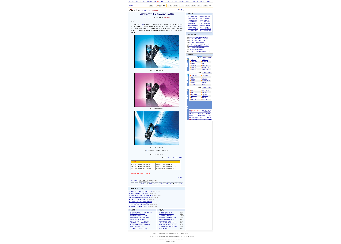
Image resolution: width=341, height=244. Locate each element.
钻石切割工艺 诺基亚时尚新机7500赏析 (140, 164)
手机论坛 (143, 184)
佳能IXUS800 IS (206, 80)
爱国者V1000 (194, 77)
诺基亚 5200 (194, 69)
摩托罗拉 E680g (205, 67)
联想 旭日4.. (205, 92)
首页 (130, 1)
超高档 (209, 57)
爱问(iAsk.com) (135, 180)
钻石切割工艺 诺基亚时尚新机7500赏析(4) (166, 164)
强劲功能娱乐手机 (206, 110)
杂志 (188, 51)
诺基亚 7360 (205, 60)
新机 (141, 26)
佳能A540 (193, 84)
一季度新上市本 (207, 115)
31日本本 (193, 115)
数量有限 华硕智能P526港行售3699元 (139, 193)
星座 (187, 1)
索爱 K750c (193, 60)
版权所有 (173, 241)
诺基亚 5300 (194, 67)
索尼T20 (193, 79)
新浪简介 (149, 236)
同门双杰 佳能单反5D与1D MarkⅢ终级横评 (141, 195)
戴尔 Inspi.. (193, 98)
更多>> (210, 5)
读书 (180, 1)
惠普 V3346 (204, 98)
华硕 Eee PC (194, 99)
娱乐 (141, 1)
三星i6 (203, 84)
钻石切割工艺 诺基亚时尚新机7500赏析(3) (141, 168)
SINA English (181, 236)
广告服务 (160, 236)
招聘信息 (170, 236)
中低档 (199, 57)
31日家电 (193, 117)
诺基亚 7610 (194, 65)
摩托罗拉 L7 (205, 62)
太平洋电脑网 (167, 17)
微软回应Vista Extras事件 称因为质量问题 (140, 202)
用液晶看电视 (204, 113)
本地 (193, 5)
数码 (190, 112)
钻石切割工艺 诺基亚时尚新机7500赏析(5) (166, 166)
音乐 (181, 5)
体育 (137, 1)
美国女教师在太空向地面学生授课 (197, 47)
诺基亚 (142, 24)
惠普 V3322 (194, 96)
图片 (187, 5)
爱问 (197, 1)
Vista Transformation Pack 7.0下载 (138, 200)
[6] (176, 157)
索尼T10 (204, 77)
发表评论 (180, 177)
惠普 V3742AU (205, 90)
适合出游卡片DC (195, 112)
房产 (169, 1)
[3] (168, 157)
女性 (176, 1)
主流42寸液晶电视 (206, 117)
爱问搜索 (131, 5)
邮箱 (201, 1)
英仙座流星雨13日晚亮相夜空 (196, 49)
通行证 (208, 1)
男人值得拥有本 (199, 115)
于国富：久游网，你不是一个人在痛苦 (198, 38)
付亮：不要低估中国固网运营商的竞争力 (199, 44)
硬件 (190, 113)
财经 (144, 1)
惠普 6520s (204, 99)
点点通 (171, 184)
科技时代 (144, 10)
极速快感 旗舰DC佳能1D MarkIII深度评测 (140, 191)
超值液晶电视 (199, 117)
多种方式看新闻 (164, 184)
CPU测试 (193, 119)
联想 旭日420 (205, 96)
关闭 (181, 184)
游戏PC (210, 113)
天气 (190, 1)
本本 (190, 115)
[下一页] (180, 157)
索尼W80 (193, 80)
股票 (148, 1)
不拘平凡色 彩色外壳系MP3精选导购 (139, 204)
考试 (183, 1)
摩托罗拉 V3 (194, 63)
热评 (180, 26)
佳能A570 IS (205, 75)
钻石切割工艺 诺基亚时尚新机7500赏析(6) (166, 168)
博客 (155, 1)
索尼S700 (204, 82)
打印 (176, 184)
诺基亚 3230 (194, 62)
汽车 (165, 1)
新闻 (133, 1)
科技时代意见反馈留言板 (159, 233)
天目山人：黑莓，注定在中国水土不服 (198, 40)
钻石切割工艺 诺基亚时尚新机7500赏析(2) (141, 166)
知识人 (199, 5)
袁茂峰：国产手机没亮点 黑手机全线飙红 (199, 46)
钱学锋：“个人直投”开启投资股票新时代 (198, 37)
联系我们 (165, 236)
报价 (210, 112)
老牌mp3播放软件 (208, 119)
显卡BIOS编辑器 (200, 119)
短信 (194, 1)
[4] (170, 157)
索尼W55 (193, 82)
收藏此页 (150, 184)
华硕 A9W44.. (205, 94)
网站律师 (175, 236)
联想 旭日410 (194, 94)
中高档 (204, 57)
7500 (177, 26)
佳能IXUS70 (194, 75)
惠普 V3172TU (194, 90)
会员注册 (186, 236)
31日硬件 (193, 113)
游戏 (172, 1)
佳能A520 (204, 79)
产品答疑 (191, 236)
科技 (151, 1)
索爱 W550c (205, 63)
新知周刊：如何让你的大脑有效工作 (197, 42)
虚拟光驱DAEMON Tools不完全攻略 (139, 206)
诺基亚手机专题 (154, 10)
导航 (204, 1)
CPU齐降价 (198, 113)
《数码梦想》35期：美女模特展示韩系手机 (199, 51)
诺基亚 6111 (205, 69)
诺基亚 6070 (205, 65)
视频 (162, 1)
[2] (165, 157)
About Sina (154, 236)
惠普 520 (193, 92)
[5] (173, 157)
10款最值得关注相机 (204, 112)
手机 (149, 10)
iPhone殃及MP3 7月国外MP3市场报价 (139, 197)
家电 (190, 117)
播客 (192, 34)
